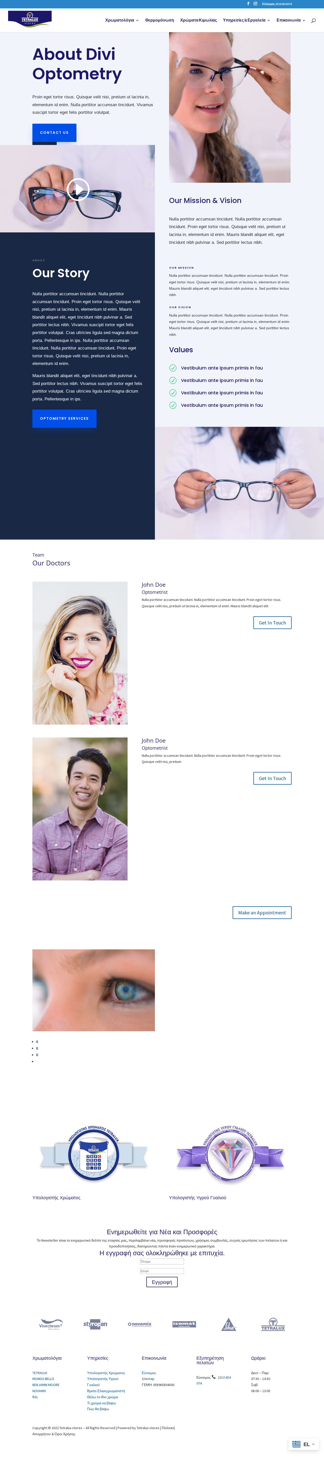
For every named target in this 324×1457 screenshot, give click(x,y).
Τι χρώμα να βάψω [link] (101, 1403)
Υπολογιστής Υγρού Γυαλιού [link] (197, 1197)
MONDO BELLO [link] (43, 1378)
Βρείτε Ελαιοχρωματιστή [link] (106, 1391)
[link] (30, 20)
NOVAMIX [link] (39, 1391)
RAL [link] (35, 1397)
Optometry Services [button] (64, 418)
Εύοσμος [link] (149, 1373)
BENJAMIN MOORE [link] (45, 1384)
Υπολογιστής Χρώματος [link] (56, 1197)
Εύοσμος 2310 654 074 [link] (277, 4)
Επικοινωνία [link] (289, 20)
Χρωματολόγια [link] (119, 20)
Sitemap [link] (148, 1378)
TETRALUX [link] (39, 1373)
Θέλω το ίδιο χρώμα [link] (102, 1397)
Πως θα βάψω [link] (98, 1409)
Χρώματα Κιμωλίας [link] (198, 20)
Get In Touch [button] (272, 622)
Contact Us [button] (54, 132)
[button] (248, 5)
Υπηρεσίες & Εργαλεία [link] (244, 20)
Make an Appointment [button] (262, 912)
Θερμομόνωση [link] (159, 20)
